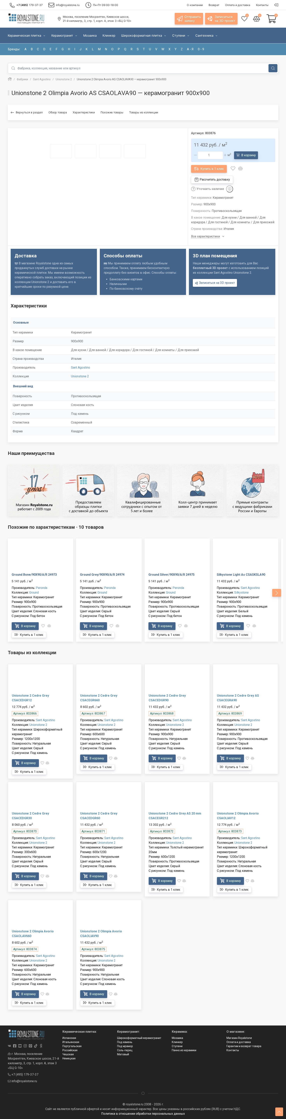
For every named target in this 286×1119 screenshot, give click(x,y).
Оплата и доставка (238, 1042)
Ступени (177, 1046)
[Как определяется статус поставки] (229, 188)
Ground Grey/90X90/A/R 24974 (102, 574)
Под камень (124, 1042)
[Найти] (272, 68)
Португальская (72, 1046)
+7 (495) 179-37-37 (24, 1074)
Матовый (123, 1054)
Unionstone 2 (80, 376)
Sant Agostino (80, 367)
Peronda (41, 588)
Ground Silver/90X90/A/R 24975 (171, 574)
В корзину (248, 155)
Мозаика (177, 1038)
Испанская (69, 1038)
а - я (190, 49)
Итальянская (70, 1042)
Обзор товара (57, 112)
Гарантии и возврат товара (243, 1046)
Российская (69, 1050)
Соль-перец (124, 1050)
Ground (34, 592)
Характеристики (84, 112)
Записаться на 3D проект (216, 283)
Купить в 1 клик (212, 169)
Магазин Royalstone (239, 1038)
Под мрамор (125, 1046)
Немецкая (68, 1058)
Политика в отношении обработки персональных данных (143, 1113)
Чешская (68, 1054)
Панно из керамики (184, 1050)
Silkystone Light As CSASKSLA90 (241, 574)
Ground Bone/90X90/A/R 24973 (34, 574)
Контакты (232, 1050)
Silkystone (241, 592)
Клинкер (177, 1042)
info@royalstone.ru (24, 1081)
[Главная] (10, 79)
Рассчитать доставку (214, 179)
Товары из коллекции (143, 112)
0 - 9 (201, 49)
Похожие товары (112, 112)
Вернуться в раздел (29, 112)
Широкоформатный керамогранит (139, 1038)
